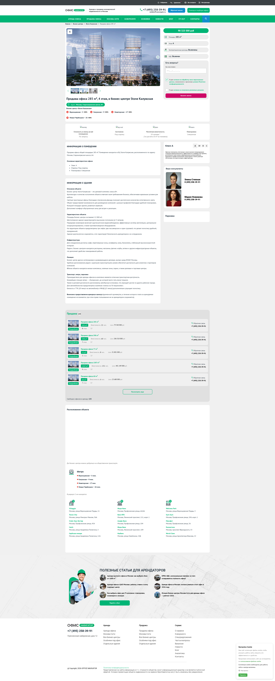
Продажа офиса (146, 631)
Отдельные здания (111, 644)
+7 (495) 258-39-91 (154, 9)
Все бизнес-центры (111, 637)
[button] (110, 84)
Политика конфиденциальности (116, 668)
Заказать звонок (185, 96)
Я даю (186, 90)
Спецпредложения (183, 637)
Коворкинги (180, 634)
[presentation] (69, 57)
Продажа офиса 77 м (89, 349)
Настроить (244, 670)
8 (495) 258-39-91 (192, 182)
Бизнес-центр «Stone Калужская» (79, 108)
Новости (179, 647)
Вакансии (179, 644)
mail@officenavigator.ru (158, 12)
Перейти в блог (115, 603)
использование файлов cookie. (251, 661)
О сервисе (179, 631)
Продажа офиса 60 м (89, 376)
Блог (177, 650)
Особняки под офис (111, 640)
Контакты (179, 656)
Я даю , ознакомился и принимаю (187, 82)
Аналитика (180, 653)
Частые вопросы (182, 640)
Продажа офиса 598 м (90, 335)
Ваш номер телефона (170, 67)
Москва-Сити (109, 634)
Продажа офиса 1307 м (90, 362)
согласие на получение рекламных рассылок (189, 90)
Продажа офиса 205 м (90, 322)
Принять (243, 675)
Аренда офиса (109, 631)
